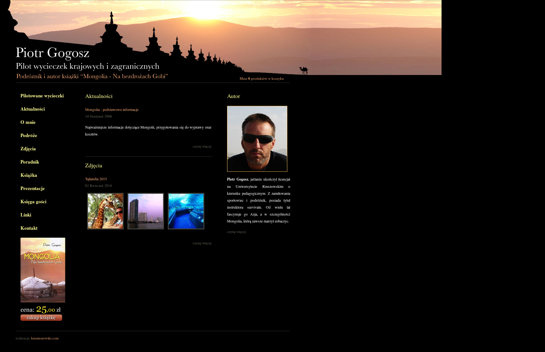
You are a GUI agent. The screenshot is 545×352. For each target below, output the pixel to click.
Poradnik (30, 161)
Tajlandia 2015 (96, 178)
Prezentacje (33, 188)
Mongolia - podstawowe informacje (111, 109)
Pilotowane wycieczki (42, 95)
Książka (29, 174)
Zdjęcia (28, 148)
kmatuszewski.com (45, 338)
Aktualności (33, 108)
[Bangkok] (145, 227)
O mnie (28, 121)
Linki (26, 214)
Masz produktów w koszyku (262, 78)
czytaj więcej (202, 146)
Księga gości (33, 201)
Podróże (29, 135)
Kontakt (29, 227)
